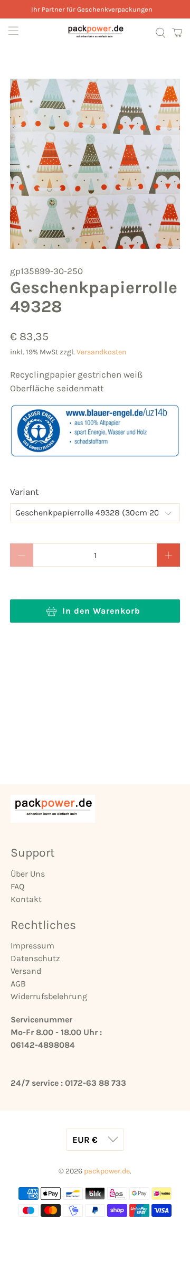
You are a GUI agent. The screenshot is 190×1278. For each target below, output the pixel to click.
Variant (24, 491)
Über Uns (28, 874)
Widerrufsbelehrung (49, 996)
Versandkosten (101, 351)
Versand (26, 971)
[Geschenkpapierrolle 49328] (95, 164)
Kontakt (26, 899)
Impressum (32, 946)
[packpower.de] (95, 33)
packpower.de (107, 1171)
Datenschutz (35, 958)
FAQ (17, 886)
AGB (18, 984)
